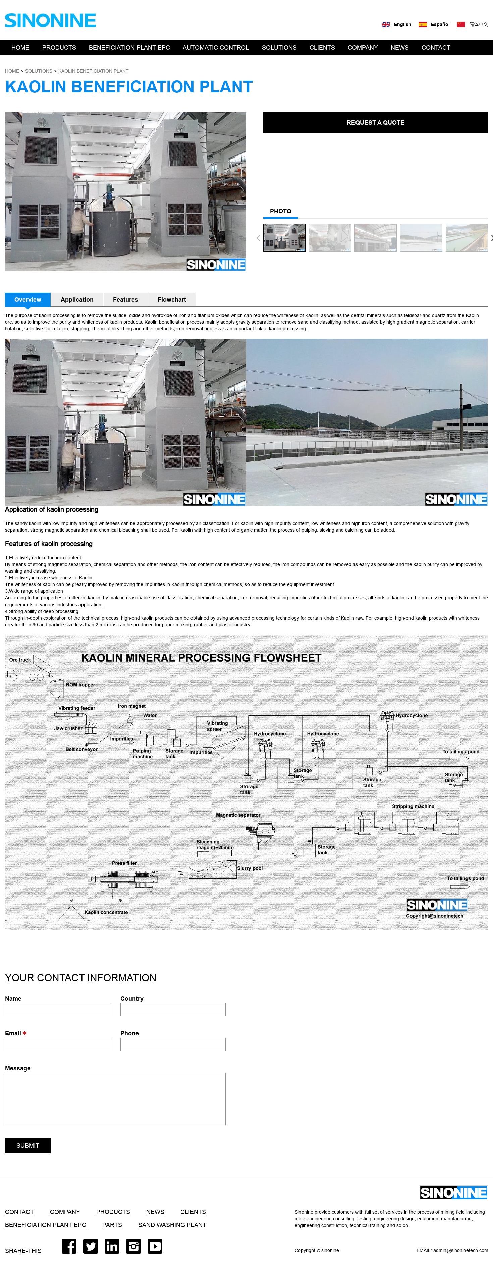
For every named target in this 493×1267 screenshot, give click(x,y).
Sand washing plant (172, 1225)
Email (14, 1033)
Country (132, 998)
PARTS (112, 1225)
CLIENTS (322, 47)
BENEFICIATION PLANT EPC (129, 47)
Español (440, 24)
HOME (20, 47)
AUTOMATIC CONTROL (216, 47)
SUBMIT (27, 1145)
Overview (27, 299)
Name (13, 998)
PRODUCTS (59, 47)
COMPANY (363, 47)
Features (125, 299)
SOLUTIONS (279, 47)
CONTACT (436, 47)
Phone (129, 1033)
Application (77, 299)
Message (18, 1068)
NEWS (400, 47)
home (12, 71)
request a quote (375, 122)
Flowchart (172, 299)
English (403, 24)
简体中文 (478, 24)
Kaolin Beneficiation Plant (93, 71)
